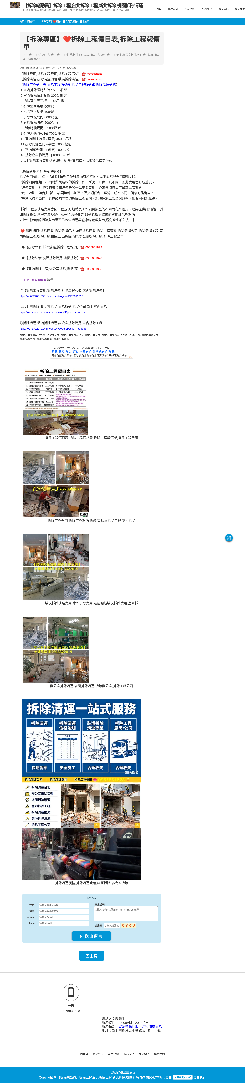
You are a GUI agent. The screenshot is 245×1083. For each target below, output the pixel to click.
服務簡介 (207, 9)
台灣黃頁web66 (182, 1077)
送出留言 (94, 936)
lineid (32, 923)
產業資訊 (224, 8)
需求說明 (100, 904)
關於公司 (173, 8)
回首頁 (84, 1054)
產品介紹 (190, 9)
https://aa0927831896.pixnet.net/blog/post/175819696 (51, 296)
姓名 (32, 905)
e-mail (31, 917)
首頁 (159, 8)
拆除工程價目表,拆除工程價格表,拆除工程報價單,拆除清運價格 (69, 84)
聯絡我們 (159, 1054)
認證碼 (98, 925)
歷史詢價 (144, 1054)
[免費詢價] (229, 538)
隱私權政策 (117, 1072)
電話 (32, 911)
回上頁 (92, 956)
